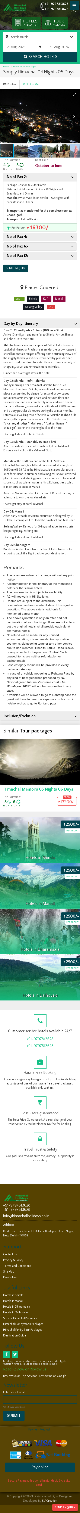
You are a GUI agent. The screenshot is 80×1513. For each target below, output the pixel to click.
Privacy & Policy (13, 1260)
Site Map (8, 1271)
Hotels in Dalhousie (15, 1312)
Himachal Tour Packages (24, 67)
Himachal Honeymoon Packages (23, 1324)
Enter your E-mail (14, 1392)
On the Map (33, 84)
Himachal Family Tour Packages (22, 1330)
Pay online (40, 1467)
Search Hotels (43, 57)
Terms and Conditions (17, 1266)
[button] (74, 94)
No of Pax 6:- (18, 246)
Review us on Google (52, 1376)
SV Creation (49, 1501)
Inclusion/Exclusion (19, 716)
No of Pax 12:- (18, 256)
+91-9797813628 (56, 4)
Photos (11, 84)
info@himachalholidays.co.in (26, 1216)
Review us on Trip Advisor (20, 1376)
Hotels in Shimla (13, 1295)
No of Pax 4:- (18, 237)
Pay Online (10, 1277)
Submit (14, 1416)
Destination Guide (14, 1335)
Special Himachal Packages (20, 1318)
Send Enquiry (65, 1507)
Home (6, 67)
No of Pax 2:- (17, 177)
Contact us (10, 1254)
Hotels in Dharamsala (16, 1306)
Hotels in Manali (13, 1301)
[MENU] (74, 5)
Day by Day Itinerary (20, 324)
